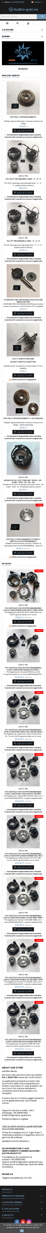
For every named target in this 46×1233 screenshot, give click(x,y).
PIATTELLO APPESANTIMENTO (23, 117)
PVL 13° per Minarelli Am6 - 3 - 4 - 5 (23, 241)
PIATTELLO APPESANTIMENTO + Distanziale (23, 418)
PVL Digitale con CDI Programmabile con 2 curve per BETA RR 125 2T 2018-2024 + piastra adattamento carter (23, 610)
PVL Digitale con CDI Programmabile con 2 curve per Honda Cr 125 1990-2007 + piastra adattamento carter (23, 979)
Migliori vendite (11, 75)
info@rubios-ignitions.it (19, 1115)
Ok (22, 1231)
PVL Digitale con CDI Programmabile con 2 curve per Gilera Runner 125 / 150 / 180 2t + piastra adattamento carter (23, 855)
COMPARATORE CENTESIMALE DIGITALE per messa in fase (23, 301)
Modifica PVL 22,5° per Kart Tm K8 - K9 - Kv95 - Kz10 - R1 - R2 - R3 (23, 481)
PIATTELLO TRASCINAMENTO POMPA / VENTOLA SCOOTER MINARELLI (23, 540)
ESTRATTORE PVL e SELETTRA (23, 362)
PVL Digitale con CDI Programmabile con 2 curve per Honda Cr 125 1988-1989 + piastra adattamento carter (23, 917)
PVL (4, 1077)
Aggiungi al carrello (23, 130)
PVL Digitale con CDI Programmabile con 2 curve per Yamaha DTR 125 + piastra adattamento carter (23, 670)
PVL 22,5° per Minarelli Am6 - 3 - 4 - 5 (23, 179)
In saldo (23, 68)
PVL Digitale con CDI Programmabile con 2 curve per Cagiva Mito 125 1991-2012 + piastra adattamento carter (23, 793)
